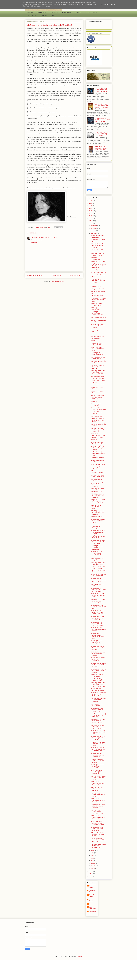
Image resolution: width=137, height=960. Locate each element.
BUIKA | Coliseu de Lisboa (98, 317)
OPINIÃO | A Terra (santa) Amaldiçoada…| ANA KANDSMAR (98, 265)
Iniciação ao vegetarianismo (96, 285)
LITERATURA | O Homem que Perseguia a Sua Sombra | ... (98, 670)
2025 (91, 203)
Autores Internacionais (91, 12)
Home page (30, 12)
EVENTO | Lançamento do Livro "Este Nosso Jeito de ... (97, 366)
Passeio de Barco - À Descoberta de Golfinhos (97, 484)
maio (92, 858)
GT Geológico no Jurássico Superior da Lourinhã (98, 280)
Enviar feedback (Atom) (57, 281)
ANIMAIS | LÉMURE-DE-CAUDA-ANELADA (98, 304)
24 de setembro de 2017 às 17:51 (48, 237)
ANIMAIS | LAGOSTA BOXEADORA (97, 675)
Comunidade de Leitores (98, 457)
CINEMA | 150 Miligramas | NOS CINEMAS (98, 679)
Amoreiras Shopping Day (98, 464)
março (93, 863)
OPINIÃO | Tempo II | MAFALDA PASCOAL (97, 689)
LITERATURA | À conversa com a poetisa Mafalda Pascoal (98, 589)
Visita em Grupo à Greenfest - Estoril (97, 471)
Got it (113, 4)
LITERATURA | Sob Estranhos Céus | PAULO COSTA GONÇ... (96, 554)
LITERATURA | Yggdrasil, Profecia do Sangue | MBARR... (98, 532)
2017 (91, 223)
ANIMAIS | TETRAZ (96, 416)
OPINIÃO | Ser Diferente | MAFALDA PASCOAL (98, 575)
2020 (91, 216)
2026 (91, 200)
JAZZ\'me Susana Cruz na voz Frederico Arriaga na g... (97, 397)
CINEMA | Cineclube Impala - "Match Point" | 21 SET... (98, 570)
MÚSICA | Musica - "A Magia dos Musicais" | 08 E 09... (98, 834)
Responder (34, 242)
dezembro (94, 225)
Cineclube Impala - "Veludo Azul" (96, 404)
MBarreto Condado (92, 891)
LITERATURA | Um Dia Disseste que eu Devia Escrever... (98, 648)
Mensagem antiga (75, 275)
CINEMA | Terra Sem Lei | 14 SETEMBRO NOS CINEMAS (98, 715)
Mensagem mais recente (35, 275)
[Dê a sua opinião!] (57, 227)
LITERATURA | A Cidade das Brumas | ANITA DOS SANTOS (98, 618)
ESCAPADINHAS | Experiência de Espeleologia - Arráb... (98, 811)
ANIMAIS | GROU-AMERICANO (96, 258)
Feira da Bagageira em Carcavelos (97, 236)
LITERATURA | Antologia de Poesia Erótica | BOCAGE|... (98, 653)
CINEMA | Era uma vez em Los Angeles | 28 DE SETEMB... (97, 430)
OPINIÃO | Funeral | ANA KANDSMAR (98, 536)
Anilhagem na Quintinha (98, 289)
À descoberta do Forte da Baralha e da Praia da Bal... (98, 299)
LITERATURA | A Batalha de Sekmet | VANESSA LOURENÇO (98, 595)
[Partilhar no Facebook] (60, 227)
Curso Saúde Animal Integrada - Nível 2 (97, 244)
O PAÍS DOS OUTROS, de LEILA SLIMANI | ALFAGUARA (102, 134)
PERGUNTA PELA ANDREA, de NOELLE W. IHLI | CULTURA (102, 119)
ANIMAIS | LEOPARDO (97, 489)
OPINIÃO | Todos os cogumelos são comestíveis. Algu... (97, 642)
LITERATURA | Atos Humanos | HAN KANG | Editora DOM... (98, 755)
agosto (93, 850)
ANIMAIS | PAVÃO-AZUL (98, 261)
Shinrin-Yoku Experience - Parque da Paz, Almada (98, 408)
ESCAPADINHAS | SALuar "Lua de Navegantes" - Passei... (98, 777)
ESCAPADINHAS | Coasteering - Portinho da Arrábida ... (98, 800)
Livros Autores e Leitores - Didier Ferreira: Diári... (98, 475)
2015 (91, 874)
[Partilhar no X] (59, 227)
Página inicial (56, 275)
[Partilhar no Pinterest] (62, 227)
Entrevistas (78, 12)
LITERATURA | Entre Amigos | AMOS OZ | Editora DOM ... (97, 709)
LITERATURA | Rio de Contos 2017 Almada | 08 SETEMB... (98, 828)
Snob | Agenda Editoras (97, 385)
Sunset (93, 340)
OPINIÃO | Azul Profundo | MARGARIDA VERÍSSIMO (98, 659)
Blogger (80, 956)
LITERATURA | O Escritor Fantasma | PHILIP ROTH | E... (98, 738)
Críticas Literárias (66, 12)
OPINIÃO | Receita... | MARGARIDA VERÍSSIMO (97, 547)
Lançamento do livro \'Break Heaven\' (97, 443)
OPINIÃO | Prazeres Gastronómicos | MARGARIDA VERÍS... (98, 823)
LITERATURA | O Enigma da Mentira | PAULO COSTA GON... (98, 542)
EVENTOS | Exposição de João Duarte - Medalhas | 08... (98, 845)
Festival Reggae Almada (98, 291)
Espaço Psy (44, 15)
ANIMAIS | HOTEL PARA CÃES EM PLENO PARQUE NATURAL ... (98, 372)
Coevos (93, 334)
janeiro (93, 868)
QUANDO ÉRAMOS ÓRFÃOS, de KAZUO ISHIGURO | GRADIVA (101, 105)
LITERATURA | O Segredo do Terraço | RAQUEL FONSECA (98, 665)
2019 (91, 218)
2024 (91, 205)
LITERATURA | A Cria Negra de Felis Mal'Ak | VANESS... (98, 606)
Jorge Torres (34, 237)
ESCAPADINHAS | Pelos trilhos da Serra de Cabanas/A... (98, 806)
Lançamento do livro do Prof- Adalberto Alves (97, 377)
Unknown (92, 904)
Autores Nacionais (32, 15)
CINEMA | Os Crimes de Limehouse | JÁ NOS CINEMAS (98, 743)
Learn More (105, 4)
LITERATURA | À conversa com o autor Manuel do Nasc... (98, 435)
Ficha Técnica (54, 12)
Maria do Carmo (91, 895)
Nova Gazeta (91, 900)
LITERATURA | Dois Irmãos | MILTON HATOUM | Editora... (97, 623)
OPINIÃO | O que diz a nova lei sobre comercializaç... (97, 766)
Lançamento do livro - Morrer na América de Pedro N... (98, 325)
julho (92, 853)
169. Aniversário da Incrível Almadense (97, 294)
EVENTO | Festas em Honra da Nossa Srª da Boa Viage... (98, 840)
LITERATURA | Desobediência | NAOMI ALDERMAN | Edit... (97, 636)
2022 (91, 211)
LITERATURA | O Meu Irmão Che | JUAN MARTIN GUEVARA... (98, 612)
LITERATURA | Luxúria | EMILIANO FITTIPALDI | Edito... (98, 732)
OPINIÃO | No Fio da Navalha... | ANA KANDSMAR (97, 772)
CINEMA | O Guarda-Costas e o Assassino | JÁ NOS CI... (98, 760)
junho (93, 855)
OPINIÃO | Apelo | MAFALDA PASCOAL (97, 353)
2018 (91, 221)
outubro (93, 231)
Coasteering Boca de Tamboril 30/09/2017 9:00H (97, 349)
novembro (94, 228)
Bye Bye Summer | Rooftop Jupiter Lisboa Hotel (98, 453)
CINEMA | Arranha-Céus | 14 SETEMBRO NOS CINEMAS (98, 700)
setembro (94, 233)
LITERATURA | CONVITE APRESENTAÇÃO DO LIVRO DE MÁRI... (98, 749)
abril (92, 860)
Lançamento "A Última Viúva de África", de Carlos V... (97, 448)
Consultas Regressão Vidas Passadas (97, 343)
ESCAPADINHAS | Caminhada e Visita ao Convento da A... (98, 817)
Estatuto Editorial (41, 12)
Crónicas (53, 15)
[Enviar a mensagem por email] (55, 227)
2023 (91, 208)
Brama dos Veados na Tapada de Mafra (97, 254)
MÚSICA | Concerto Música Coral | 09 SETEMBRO (96, 789)
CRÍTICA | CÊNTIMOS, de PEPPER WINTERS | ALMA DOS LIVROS (102, 90)
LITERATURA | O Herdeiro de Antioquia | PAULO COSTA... (98, 580)
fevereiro (94, 865)
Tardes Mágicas (95, 270)
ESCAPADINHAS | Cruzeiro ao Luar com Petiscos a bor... (98, 783)
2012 (91, 876)
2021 (91, 213)
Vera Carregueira (92, 907)
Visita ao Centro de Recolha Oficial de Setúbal (97, 507)
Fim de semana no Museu (98, 272)
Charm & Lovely (91, 886)
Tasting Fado (94, 439)
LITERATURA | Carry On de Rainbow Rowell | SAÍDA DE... (98, 520)
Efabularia (94, 401)
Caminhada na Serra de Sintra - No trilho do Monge (98, 249)
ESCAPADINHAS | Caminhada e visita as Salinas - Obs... (98, 794)
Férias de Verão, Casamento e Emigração (95, 526)
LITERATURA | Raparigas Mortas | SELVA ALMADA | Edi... (98, 694)
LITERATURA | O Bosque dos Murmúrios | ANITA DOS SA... (98, 629)
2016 (91, 871)
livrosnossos (92, 912)
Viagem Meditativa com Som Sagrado (97, 337)
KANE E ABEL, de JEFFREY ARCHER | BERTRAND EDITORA (101, 148)
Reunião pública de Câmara (96, 412)
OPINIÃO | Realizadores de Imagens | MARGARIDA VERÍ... (98, 313)
